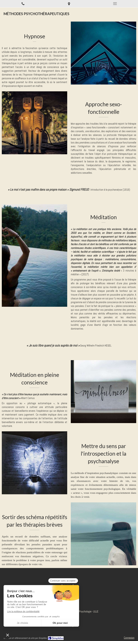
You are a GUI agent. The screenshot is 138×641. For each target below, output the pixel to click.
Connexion (129, 637)
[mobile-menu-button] (115, 3)
